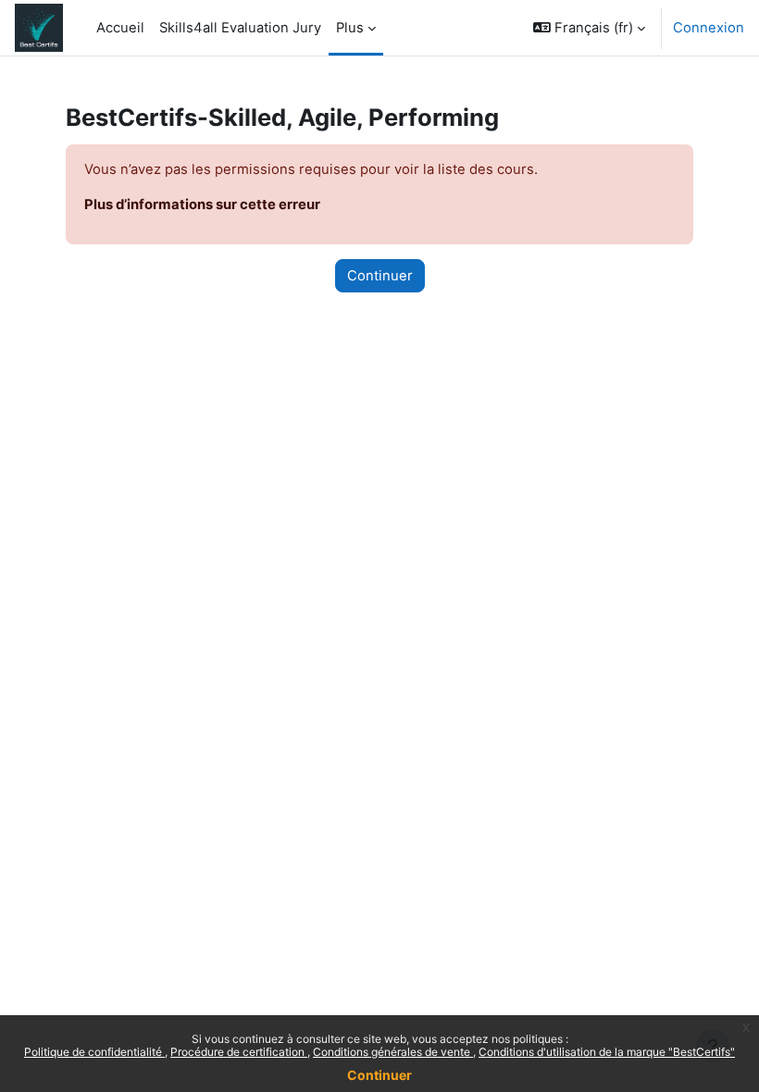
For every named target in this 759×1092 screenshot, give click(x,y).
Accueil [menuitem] (120, 27)
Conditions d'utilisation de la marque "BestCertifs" (607, 1052)
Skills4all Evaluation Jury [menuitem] (240, 27)
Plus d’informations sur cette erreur (202, 204)
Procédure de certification (238, 1052)
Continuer (379, 1075)
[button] (589, 28)
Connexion (708, 27)
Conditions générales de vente (393, 1052)
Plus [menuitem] (350, 27)
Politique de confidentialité (94, 1052)
